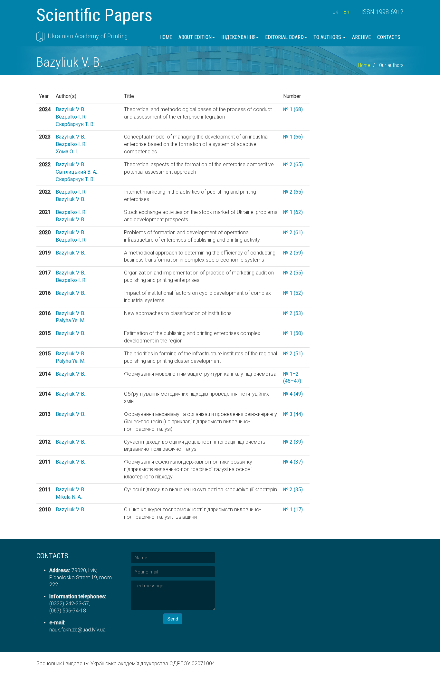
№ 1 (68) (293, 109)
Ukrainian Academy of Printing (88, 36)
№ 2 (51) (293, 354)
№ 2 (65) (293, 164)
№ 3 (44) (293, 414)
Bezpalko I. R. (71, 117)
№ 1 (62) (293, 212)
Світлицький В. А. (76, 172)
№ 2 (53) (293, 313)
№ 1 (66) (293, 137)
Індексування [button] (238, 37)
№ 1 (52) (293, 293)
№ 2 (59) (293, 253)
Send (172, 618)
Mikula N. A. (69, 497)
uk (335, 12)
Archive (361, 37)
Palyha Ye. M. (70, 320)
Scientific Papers (94, 15)
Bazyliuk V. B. (70, 109)
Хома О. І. (67, 152)
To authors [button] (327, 37)
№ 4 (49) (293, 394)
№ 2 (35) (293, 489)
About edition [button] (195, 37)
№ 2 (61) (293, 232)
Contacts (388, 37)
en (346, 12)
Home (165, 37)
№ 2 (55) (293, 273)
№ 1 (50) (293, 333)
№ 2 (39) (293, 442)
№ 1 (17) (293, 509)
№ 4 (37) (293, 462)
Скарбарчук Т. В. (75, 124)
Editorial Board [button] (284, 37)
